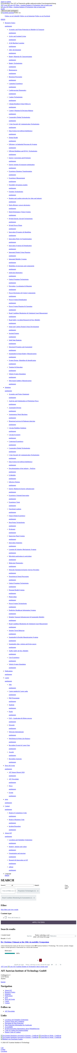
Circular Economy (14, 435)
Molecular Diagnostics (16, 563)
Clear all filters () (8, 891)
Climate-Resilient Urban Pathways (20, 104)
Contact (7, 1003)
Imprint (3, 982)
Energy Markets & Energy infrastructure (21, 489)
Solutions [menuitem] (8, 387)
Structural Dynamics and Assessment (20, 347)
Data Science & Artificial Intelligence (20, 131)
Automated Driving (15, 408)
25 (56, 964)
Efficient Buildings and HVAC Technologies (23, 151)
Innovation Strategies (15, 543)
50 (60, 964)
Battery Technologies (15, 63)
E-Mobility (12, 475)
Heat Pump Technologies (17, 522)
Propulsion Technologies (28, 891)
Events (11, 792)
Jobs (10, 684)
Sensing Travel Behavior (16, 630)
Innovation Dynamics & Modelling (20, 232)
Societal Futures (14, 333)
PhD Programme (14, 698)
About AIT (8, 990)
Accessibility (9, 1027)
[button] (3, 9)
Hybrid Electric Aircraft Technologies (21, 218)
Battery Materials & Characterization (20, 56)
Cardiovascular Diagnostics (17, 90)
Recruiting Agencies (15, 759)
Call (2, 1048)
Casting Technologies (15, 97)
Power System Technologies (18, 603)
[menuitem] (40, 26)
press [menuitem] (6, 799)
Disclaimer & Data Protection (14, 1023)
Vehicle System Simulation (17, 374)
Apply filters (38, 922)
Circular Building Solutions (17, 428)
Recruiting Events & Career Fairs (19, 745)
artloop (11, 867)
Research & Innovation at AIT (18, 860)
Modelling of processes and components (21, 266)
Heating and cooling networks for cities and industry (25, 198)
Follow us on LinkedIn (12, 16)
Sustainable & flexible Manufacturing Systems (23, 637)
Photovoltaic (13, 597)
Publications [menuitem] (9, 671)
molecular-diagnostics (16, 272)
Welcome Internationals (16, 732)
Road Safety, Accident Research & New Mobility (24, 320)
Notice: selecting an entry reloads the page (38, 964)
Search (37, 885)
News (11, 786)
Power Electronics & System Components (22, 293)
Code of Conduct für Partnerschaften (16, 1030)
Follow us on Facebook (42, 16)
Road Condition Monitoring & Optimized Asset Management (28, 313)
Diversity (12, 725)
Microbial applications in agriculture (20, 556)
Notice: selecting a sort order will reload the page (41, 936)
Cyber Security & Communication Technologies (24, 124)
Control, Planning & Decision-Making (21, 110)
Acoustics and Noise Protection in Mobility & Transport (26, 29)
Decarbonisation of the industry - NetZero (22, 468)
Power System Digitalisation (18, 299)
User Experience (14, 657)
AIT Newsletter (14, 779)
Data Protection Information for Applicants (18, 1025)
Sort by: (29, 936)
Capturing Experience (16, 83)
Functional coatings (15, 509)
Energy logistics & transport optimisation (22, 164)
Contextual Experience (16, 441)
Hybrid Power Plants (15, 225)
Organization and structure (17, 853)
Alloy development (15, 50)
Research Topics (10, 992)
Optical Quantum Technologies (19, 279)
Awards (11, 752)
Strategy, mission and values (18, 846)
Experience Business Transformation (20, 171)
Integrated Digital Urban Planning (19, 252)
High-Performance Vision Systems (20, 212)
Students (11, 705)
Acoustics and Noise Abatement (19, 394)
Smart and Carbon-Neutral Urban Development (24, 326)
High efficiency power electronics (19, 205)
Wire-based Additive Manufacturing (20, 381)
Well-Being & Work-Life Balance (19, 738)
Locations (4, 1051)
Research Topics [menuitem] (10, 23)
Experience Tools (14, 502)
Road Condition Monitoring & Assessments (18, 897)
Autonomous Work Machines (18, 414)
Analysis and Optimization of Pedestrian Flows (24, 401)
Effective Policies (14, 482)
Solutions (8, 994)
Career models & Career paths (18, 691)
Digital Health (13, 137)
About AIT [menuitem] (8, 833)
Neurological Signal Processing (19, 576)
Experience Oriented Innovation (19, 495)
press (6, 997)
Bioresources (13, 70)
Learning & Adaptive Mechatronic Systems (22, 549)
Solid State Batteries (15, 340)
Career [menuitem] (7, 678)
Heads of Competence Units (18, 813)
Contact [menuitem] (7, 806)
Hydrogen (12, 529)
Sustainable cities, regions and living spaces (22, 644)
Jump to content (6, 1)
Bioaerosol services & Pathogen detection (22, 421)
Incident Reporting (15, 826)
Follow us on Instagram (27, 16)
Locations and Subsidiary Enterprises (20, 840)
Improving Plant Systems (17, 536)
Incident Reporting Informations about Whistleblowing (22, 1028)
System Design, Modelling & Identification (22, 360)
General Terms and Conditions (14, 1021)
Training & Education (16, 367)
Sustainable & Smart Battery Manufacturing (22, 354)
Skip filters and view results (9, 909)
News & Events (10, 999)
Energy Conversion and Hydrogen (20, 158)
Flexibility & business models (18, 185)
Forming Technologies (16, 191)
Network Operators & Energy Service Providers (24, 570)
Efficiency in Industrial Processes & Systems (23, 144)
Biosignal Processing (15, 77)
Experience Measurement (17, 178)
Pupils (11, 711)
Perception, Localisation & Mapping (20, 286)
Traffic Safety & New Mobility (18, 651)
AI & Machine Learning (16, 43)
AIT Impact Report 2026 (17, 772)
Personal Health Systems (16, 590)
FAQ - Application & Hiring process (20, 718)
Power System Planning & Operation (20, 306)
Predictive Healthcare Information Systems (22, 610)
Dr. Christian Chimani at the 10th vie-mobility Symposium (25, 942)
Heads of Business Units (16, 819)
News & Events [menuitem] (10, 765)
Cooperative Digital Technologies (19, 117)
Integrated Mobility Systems (18, 259)
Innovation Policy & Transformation (20, 239)
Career (7, 1001)
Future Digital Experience (17, 516)
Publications (9, 996)
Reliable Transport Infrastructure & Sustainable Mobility (26, 617)
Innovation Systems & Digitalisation (20, 245)
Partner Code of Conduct (13, 1032)
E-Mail (3, 1049)
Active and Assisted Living (17, 36)
